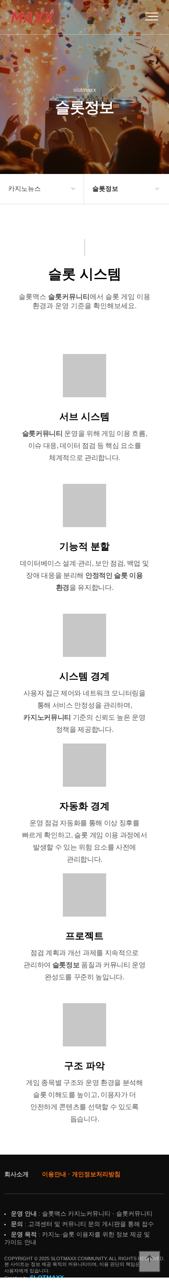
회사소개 (16, 1174)
